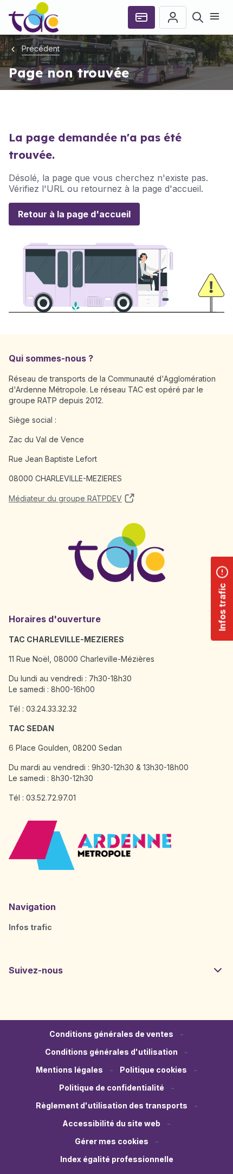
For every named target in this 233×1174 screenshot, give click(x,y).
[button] (111, 1141)
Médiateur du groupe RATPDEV (65, 498)
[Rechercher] (198, 17)
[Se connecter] (172, 17)
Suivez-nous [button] (36, 970)
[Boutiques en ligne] (141, 17)
